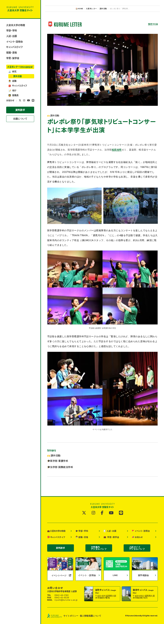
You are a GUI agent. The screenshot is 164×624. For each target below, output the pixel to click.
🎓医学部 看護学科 (57, 460)
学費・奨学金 (12, 58)
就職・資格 (11, 52)
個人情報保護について (90, 616)
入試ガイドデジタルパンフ (137, 548)
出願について (20, 118)
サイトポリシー (70, 616)
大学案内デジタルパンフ (99, 548)
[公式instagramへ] (24, 101)
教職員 (13, 95)
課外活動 (15, 76)
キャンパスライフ (14, 47)
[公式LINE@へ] (33, 101)
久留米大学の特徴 (15, 25)
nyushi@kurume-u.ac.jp (66, 600)
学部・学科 (11, 30)
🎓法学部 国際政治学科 (60, 467)
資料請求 (20, 109)
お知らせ (10, 100)
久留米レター (20, 67)
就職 (12, 81)
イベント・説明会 (14, 41)
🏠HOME (79, 9)
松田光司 (117, 149)
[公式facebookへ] (102, 513)
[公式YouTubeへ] (28, 101)
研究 (12, 71)
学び (12, 91)
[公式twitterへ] (20, 101)
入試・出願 (11, 36)
